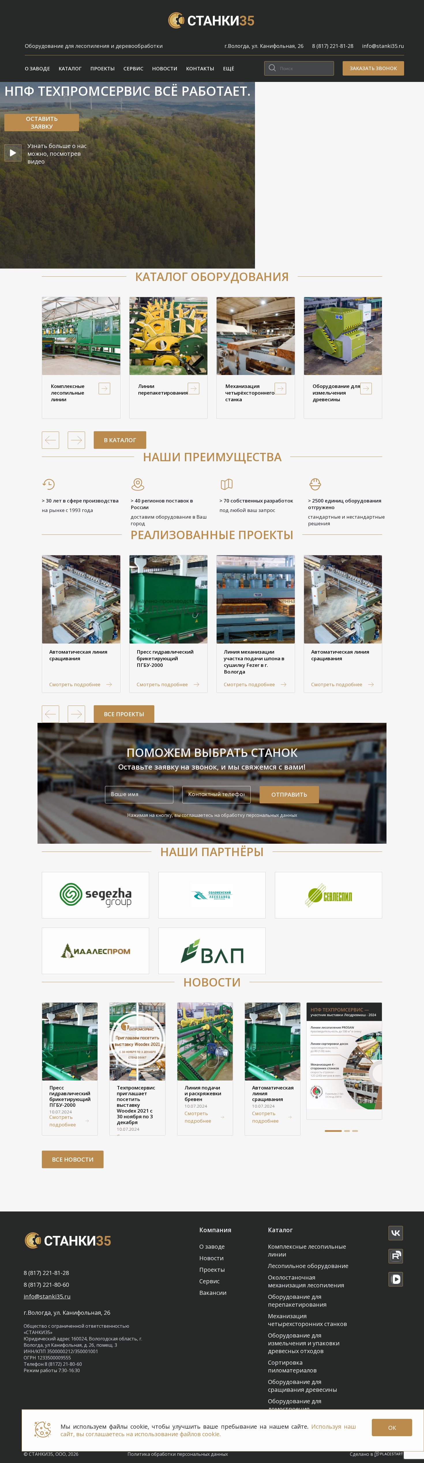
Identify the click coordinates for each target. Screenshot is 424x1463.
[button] (333, 1131)
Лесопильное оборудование (308, 1266)
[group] (81, 358)
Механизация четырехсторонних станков (307, 1320)
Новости (164, 68)
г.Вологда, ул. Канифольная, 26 (263, 45)
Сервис (133, 68)
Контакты (200, 68)
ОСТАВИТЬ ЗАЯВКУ (42, 122)
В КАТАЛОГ (120, 440)
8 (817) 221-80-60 (46, 1284)
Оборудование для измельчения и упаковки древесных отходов (303, 1343)
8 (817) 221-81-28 (332, 45)
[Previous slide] (50, 440)
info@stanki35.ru (383, 45)
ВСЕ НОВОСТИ (72, 1159)
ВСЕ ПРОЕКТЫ (124, 714)
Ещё (228, 68)
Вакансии (212, 1293)
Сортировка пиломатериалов (292, 1366)
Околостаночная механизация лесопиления (306, 1281)
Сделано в (362, 1454)
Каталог (70, 68)
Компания (215, 1230)
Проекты (102, 68)
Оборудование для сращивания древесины (302, 1385)
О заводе (37, 68)
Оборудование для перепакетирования (297, 1300)
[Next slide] (76, 440)
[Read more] (396, 1233)
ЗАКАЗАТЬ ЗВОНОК (373, 68)
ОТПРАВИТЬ (289, 794)
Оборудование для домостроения (294, 1405)
